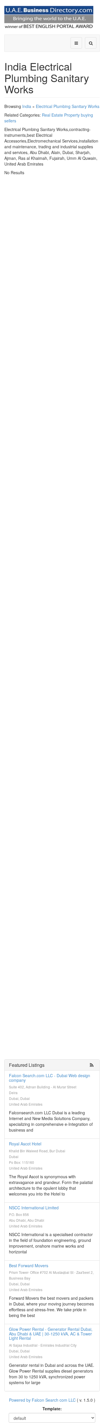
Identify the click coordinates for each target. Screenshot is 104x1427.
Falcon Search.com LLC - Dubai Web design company (49, 1078)
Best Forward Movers (28, 1265)
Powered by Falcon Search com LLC (42, 1400)
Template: (52, 1408)
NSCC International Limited (34, 1207)
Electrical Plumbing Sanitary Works (67, 106)
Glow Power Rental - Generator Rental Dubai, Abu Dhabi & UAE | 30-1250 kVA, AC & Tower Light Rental (50, 1333)
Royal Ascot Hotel (25, 1144)
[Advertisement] (52, 230)
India (26, 106)
